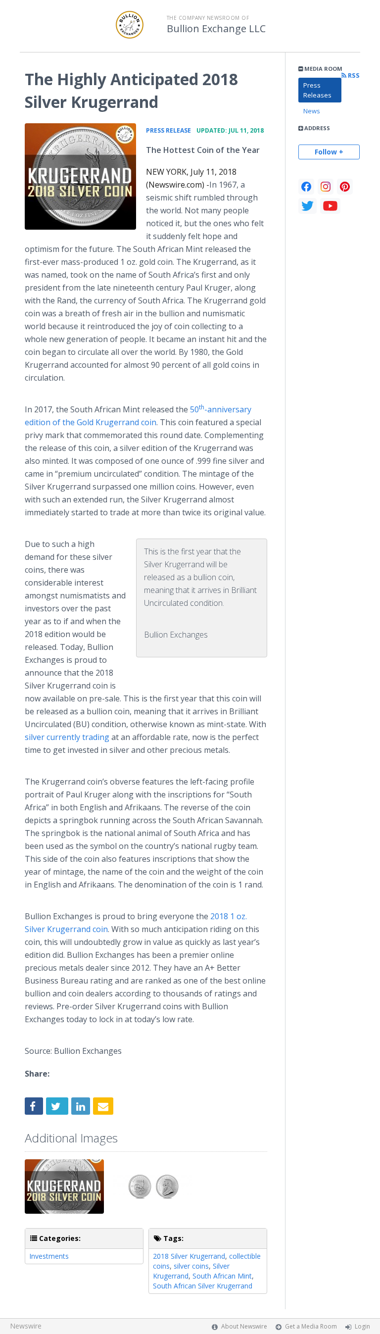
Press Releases (317, 90)
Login (362, 1326)
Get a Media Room (311, 1326)
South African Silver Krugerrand (202, 1285)
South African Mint (222, 1276)
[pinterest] (345, 187)
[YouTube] (330, 206)
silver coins (191, 1266)
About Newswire (244, 1326)
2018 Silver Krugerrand (189, 1256)
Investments (49, 1256)
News (311, 110)
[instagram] (325, 187)
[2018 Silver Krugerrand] (80, 176)
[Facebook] (306, 187)
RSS (353, 75)
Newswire (26, 1326)
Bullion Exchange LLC (216, 28)
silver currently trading (67, 737)
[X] (307, 206)
